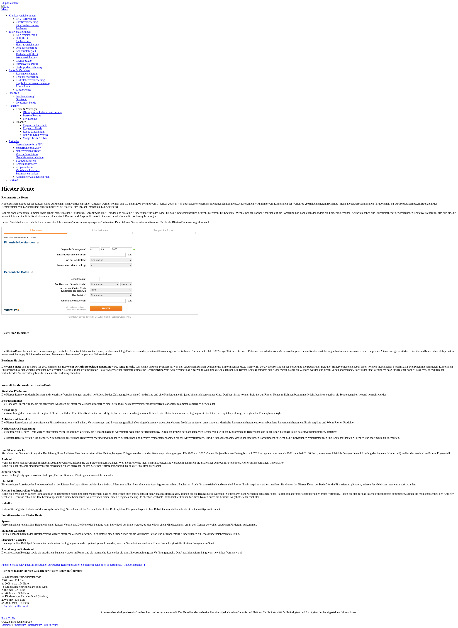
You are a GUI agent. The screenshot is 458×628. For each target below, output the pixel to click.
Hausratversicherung (27, 44)
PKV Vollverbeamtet (27, 25)
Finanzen (14, 92)
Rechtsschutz (23, 41)
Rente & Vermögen (19, 70)
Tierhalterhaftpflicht (27, 54)
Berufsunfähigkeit (26, 50)
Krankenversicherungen (22, 15)
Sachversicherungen (20, 31)
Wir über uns (51, 624)
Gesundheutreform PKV (29, 144)
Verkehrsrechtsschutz (28, 170)
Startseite (6, 624)
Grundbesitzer (24, 60)
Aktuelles (14, 141)
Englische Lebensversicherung (33, 83)
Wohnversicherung (26, 57)
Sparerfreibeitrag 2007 (28, 147)
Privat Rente (30, 118)
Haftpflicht (22, 38)
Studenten (21, 28)
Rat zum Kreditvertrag (35, 134)
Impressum (20, 624)
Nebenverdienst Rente (28, 150)
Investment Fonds (26, 102)
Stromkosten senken (27, 173)
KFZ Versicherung (26, 34)
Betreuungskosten (26, 160)
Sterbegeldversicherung (29, 67)
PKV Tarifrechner (26, 18)
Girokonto (21, 99)
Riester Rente (23, 89)
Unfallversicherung (26, 47)
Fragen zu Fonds (32, 128)
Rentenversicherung (27, 73)
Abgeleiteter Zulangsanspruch (33, 176)
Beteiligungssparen (26, 163)
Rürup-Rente (23, 86)
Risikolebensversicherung (30, 80)
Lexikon (13, 179)
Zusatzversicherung (27, 21)
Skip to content (9, 2)
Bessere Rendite (32, 115)
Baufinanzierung (25, 96)
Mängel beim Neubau (35, 138)
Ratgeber (14, 105)
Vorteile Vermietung (27, 154)
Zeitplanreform (24, 167)
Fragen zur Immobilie (35, 125)
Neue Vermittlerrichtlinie (29, 157)
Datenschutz (35, 624)
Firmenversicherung (27, 63)
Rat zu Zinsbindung (34, 131)
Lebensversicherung (27, 76)
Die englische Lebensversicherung (42, 112)
